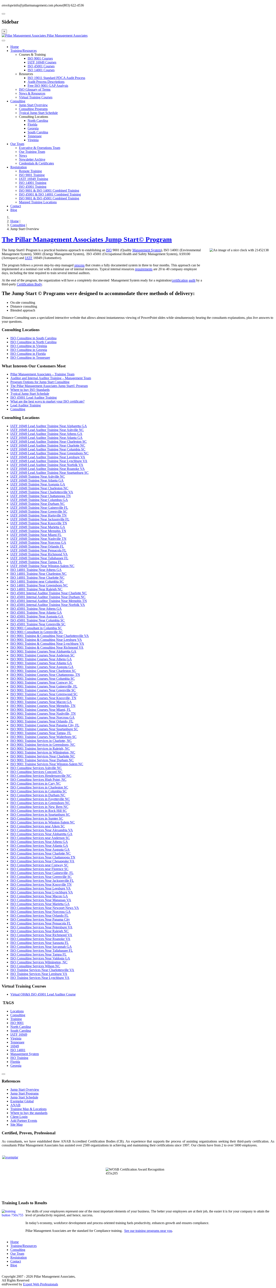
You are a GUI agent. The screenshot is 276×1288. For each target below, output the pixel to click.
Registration (18, 167)
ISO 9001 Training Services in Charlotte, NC (41, 741)
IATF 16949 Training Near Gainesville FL (39, 507)
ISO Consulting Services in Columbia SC (38, 791)
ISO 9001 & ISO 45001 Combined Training (49, 198)
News (23, 155)
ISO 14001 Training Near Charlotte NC (37, 577)
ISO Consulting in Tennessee (30, 357)
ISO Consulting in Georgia (28, 350)
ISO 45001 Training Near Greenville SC (38, 624)
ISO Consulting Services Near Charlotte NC (40, 853)
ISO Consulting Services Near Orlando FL (39, 915)
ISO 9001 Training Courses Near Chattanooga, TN (45, 674)
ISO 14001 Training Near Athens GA (36, 570)
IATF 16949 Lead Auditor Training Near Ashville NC (47, 430)
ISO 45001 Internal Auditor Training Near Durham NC (48, 597)
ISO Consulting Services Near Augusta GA (40, 849)
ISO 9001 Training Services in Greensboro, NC (42, 744)
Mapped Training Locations (38, 202)
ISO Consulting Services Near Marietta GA (40, 904)
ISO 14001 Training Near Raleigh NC (36, 589)
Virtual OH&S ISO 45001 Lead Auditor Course (43, 994)
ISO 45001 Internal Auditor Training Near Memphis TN (48, 601)
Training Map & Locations (28, 1109)
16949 (14, 1046)
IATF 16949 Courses (42, 62)
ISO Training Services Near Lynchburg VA (39, 978)
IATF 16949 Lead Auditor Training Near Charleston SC (48, 441)
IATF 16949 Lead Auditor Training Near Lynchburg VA (48, 461)
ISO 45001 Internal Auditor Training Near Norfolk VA (47, 605)
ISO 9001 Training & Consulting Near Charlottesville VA (49, 636)
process (79, 265)
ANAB (15, 1105)
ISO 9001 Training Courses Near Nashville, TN (43, 713)
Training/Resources (23, 50)
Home (14, 47)
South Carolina (38, 132)
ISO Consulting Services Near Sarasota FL (39, 943)
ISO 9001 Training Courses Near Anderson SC (42, 655)
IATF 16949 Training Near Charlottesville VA (41, 492)
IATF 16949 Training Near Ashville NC (37, 476)
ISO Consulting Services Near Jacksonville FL (42, 880)
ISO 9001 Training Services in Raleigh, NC (40, 748)
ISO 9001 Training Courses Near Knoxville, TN (43, 698)
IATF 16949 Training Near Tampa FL (36, 562)
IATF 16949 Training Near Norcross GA (38, 542)
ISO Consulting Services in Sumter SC (36, 818)
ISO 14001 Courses (41, 70)
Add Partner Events (23, 1120)
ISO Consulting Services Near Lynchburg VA (41, 892)
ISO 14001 (17, 1050)
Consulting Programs (33, 109)
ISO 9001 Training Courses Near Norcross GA (42, 717)
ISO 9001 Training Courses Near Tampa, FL (40, 733)
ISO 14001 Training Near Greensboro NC (39, 585)
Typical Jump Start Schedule (38, 113)
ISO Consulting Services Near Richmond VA (41, 935)
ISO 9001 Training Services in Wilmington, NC (42, 752)
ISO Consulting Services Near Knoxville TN (41, 884)
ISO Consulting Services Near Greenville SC (41, 877)
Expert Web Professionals (40, 1284)
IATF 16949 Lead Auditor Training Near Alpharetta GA (48, 426)
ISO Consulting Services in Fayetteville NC (40, 799)
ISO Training (19, 1058)
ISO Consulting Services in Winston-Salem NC (42, 822)
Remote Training (30, 171)
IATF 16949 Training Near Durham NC (37, 504)
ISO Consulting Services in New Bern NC (39, 807)
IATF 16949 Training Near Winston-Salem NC (42, 566)
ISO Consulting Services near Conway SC (39, 865)
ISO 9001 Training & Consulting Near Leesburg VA (46, 640)
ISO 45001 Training (32, 186)
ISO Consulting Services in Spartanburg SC (40, 814)
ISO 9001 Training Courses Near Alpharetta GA (43, 651)
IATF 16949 (18, 1034)
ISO (109, 250)
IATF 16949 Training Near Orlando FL (37, 546)
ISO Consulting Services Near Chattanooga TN (42, 857)
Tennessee (35, 136)
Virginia (33, 140)
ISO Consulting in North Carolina (33, 342)
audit (192, 280)
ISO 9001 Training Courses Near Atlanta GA (41, 663)
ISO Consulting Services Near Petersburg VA (41, 927)
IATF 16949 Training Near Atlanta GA (37, 480)
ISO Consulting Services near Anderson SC (40, 838)
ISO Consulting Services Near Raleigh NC (39, 931)
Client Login (19, 1117)
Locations (17, 1011)
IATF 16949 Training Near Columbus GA (39, 500)
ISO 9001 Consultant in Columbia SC (36, 628)
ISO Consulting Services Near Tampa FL (38, 954)
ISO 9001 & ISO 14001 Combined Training (49, 190)
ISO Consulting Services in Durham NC (37, 795)
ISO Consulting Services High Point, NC (38, 779)
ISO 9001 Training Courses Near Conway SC (41, 682)
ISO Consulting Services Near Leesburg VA (40, 888)
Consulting (17, 101)
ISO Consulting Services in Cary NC (35, 783)
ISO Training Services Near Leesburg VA (38, 974)
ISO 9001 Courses (40, 58)
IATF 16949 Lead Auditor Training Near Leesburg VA (47, 457)
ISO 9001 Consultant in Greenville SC (36, 632)
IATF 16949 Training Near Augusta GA (37, 484)
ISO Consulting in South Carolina (33, 338)
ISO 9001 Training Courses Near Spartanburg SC (44, 729)
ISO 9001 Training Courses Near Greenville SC (43, 690)
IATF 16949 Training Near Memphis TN (38, 531)
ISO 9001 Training (32, 175)
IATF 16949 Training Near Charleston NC (39, 488)
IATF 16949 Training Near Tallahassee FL (39, 558)
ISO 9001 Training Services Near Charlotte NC (42, 756)
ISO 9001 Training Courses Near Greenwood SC (44, 694)
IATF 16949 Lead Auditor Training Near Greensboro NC (49, 453)
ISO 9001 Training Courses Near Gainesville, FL (43, 686)
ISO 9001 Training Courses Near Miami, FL (40, 709)
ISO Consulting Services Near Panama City (40, 919)
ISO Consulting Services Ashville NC (36, 768)
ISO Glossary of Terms (34, 89)
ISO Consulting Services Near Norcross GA (40, 911)
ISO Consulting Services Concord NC (36, 772)
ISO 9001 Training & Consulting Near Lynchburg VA (47, 643)
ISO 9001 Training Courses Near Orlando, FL (41, 721)
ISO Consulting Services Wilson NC (35, 966)
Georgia (33, 128)
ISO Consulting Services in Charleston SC (39, 787)
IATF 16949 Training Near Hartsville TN (38, 515)
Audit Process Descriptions (46, 82)
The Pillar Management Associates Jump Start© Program (87, 239)
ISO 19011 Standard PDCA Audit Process (56, 78)
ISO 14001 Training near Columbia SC (37, 581)
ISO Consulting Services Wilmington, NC (38, 962)
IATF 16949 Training (33, 179)
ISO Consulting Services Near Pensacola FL (40, 923)
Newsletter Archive (32, 159)
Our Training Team (32, 151)
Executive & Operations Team (39, 148)
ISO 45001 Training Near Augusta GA (36, 616)
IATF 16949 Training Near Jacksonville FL (39, 519)
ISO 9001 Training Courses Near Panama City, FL (44, 725)
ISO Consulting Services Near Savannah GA (41, 946)
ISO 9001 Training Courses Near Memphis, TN (42, 706)
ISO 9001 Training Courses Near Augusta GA (42, 667)
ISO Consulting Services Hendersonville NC (40, 776)
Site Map (16, 1124)
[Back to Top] (3, 1074)
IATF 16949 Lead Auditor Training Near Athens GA (46, 434)
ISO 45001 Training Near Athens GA (36, 608)
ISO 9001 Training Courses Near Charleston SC (43, 671)
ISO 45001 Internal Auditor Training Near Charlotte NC (48, 593)
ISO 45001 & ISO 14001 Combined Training (50, 194)
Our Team (17, 144)
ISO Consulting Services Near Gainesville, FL (42, 873)
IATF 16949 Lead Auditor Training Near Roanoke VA (47, 469)
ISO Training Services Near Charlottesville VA (42, 970)
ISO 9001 (17, 1023)
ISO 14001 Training (32, 183)
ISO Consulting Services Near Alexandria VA (41, 830)
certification (180, 280)
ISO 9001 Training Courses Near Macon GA (41, 702)
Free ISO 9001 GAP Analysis (48, 85)
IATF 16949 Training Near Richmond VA (39, 554)
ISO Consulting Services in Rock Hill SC (38, 810)
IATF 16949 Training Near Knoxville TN (38, 523)
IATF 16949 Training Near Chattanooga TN (40, 496)
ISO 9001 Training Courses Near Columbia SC (42, 678)
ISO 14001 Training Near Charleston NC (38, 573)
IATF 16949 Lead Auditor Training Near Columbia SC (47, 449)
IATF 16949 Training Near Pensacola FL (38, 550)
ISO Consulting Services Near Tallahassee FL (41, 950)
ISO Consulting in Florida (28, 354)
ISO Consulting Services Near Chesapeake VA (42, 861)
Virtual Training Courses (35, 97)
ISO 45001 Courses (41, 66)
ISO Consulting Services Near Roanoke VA (40, 939)
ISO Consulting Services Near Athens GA (39, 842)
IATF (28, 258)
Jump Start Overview (33, 105)
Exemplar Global (22, 1101)
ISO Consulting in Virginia (28, 346)
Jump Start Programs (24, 1093)
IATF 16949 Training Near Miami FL (36, 535)
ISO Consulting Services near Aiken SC (37, 826)
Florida (32, 124)
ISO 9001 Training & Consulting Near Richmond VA (46, 647)
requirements (143, 269)
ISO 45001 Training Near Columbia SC (37, 620)
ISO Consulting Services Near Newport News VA (44, 908)
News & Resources (32, 93)
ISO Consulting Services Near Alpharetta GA (41, 834)
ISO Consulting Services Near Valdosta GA (40, 958)
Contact (15, 206)
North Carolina (38, 120)
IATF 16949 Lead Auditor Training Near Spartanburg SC (49, 472)
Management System (146, 250)
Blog (13, 210)
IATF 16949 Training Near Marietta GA (37, 527)
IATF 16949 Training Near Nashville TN (38, 538)
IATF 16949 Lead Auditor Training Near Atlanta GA (46, 437)
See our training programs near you (148, 1231)
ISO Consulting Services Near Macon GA (39, 896)
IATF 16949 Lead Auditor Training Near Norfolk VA (46, 465)
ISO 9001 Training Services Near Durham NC (42, 760)
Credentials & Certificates (36, 163)
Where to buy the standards (28, 1113)
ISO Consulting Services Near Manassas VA (40, 900)
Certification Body (29, 284)
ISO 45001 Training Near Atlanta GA (36, 612)
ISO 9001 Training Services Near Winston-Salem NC (46, 764)
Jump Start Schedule (24, 1097)
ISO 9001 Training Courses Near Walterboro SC (43, 737)
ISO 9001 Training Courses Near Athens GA (41, 659)
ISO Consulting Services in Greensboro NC (40, 803)
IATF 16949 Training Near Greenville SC (38, 511)
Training (16, 1019)
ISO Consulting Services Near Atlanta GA (39, 845)
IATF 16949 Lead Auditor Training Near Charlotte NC (47, 445)
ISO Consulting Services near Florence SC (39, 869)
